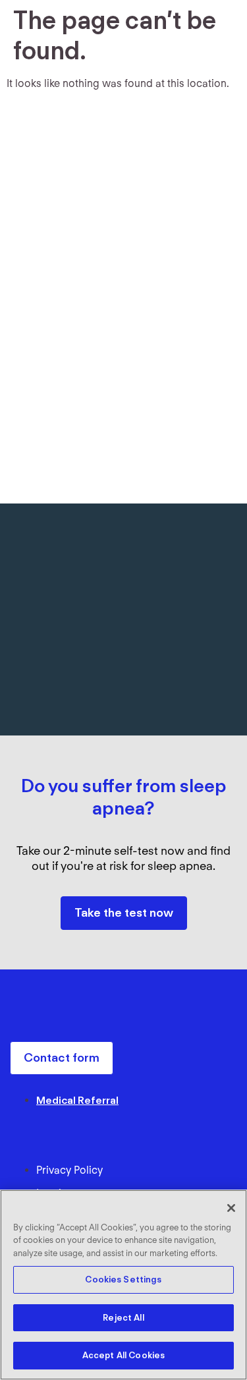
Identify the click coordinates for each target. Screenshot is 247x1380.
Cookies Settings (123, 1279)
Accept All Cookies (123, 1355)
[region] (123, 1285)
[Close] (231, 1207)
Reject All (123, 1318)
